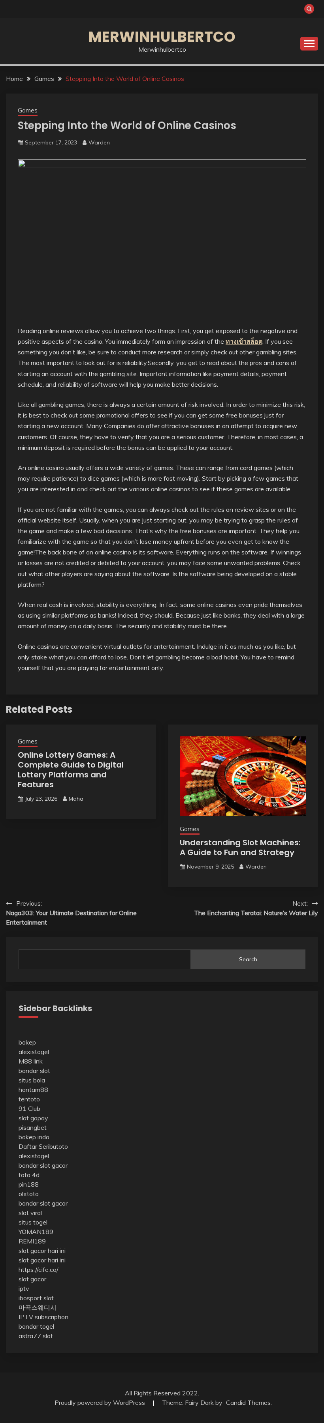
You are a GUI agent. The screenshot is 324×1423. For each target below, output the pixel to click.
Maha (76, 798)
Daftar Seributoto (43, 1146)
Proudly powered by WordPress (101, 1402)
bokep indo (34, 1137)
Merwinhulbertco (162, 36)
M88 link (31, 1061)
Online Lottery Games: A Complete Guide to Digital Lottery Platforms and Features (71, 769)
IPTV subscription (43, 1317)
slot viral (30, 1213)
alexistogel (34, 1052)
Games (28, 110)
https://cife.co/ (38, 1269)
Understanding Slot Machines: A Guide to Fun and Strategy (240, 847)
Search (248, 959)
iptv (24, 1288)
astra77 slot (36, 1336)
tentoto (29, 1099)
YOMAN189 (36, 1232)
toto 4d (29, 1175)
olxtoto (29, 1194)
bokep (27, 1042)
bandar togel (36, 1326)
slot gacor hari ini (42, 1250)
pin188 (29, 1184)
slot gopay (33, 1118)
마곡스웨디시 (38, 1307)
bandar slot (34, 1071)
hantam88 (33, 1089)
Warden (99, 142)
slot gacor (32, 1279)
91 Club (29, 1108)
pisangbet (33, 1127)
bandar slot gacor (43, 1165)
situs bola (32, 1080)
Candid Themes (248, 1402)
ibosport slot (36, 1298)
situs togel (33, 1222)
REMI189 (32, 1241)
